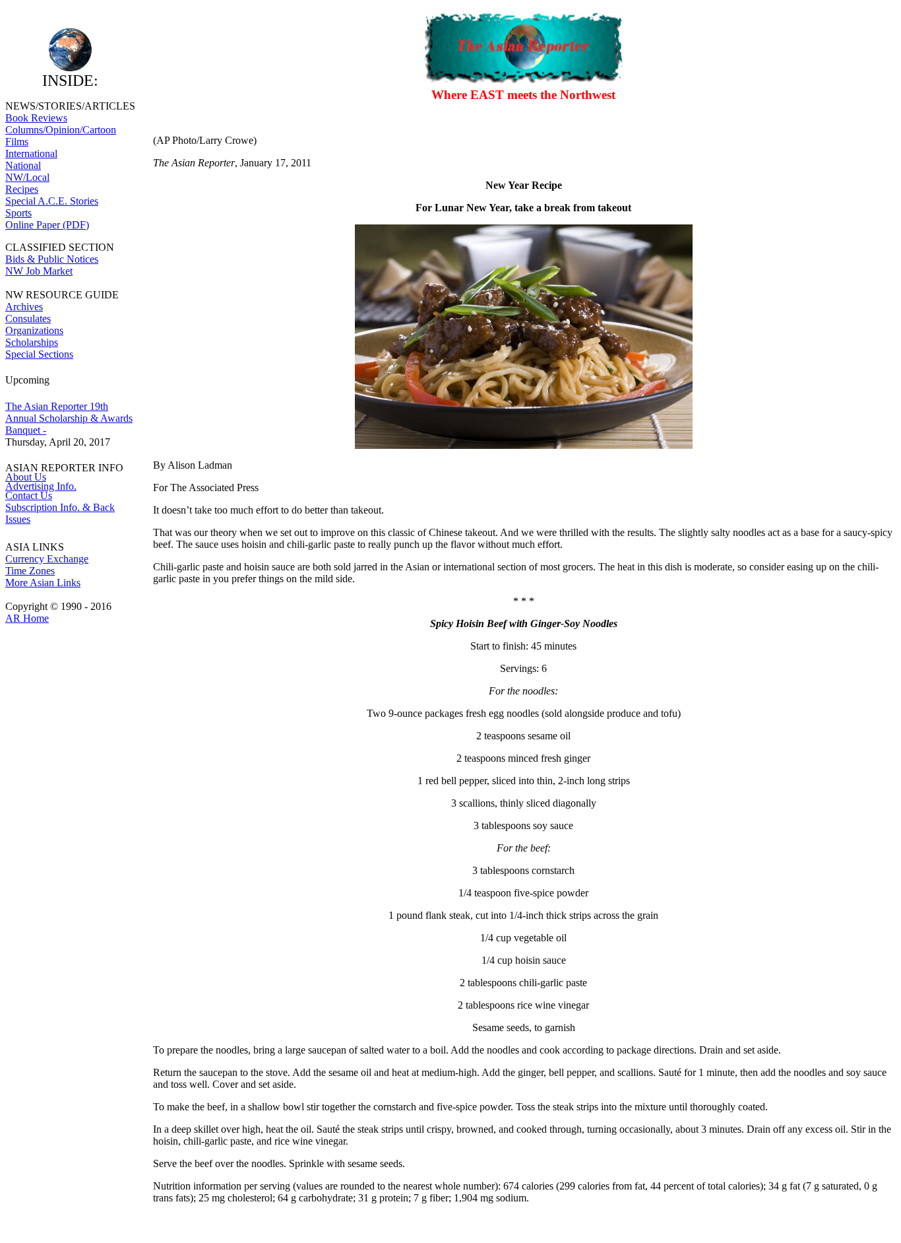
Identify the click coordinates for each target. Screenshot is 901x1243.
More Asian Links (42, 582)
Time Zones (30, 570)
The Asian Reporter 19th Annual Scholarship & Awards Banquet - (69, 418)
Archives (24, 306)
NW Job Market (39, 271)
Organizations (34, 330)
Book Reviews (36, 117)
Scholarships (31, 342)
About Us (25, 477)
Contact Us (28, 495)
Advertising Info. (41, 486)
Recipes (21, 189)
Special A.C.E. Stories (51, 201)
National (23, 165)
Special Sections (39, 354)
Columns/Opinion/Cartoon (60, 129)
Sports (18, 212)
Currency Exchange (46, 558)
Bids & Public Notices (51, 259)
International (31, 153)
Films (16, 141)
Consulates (28, 318)
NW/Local (27, 177)
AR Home (27, 618)
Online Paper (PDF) (47, 224)
